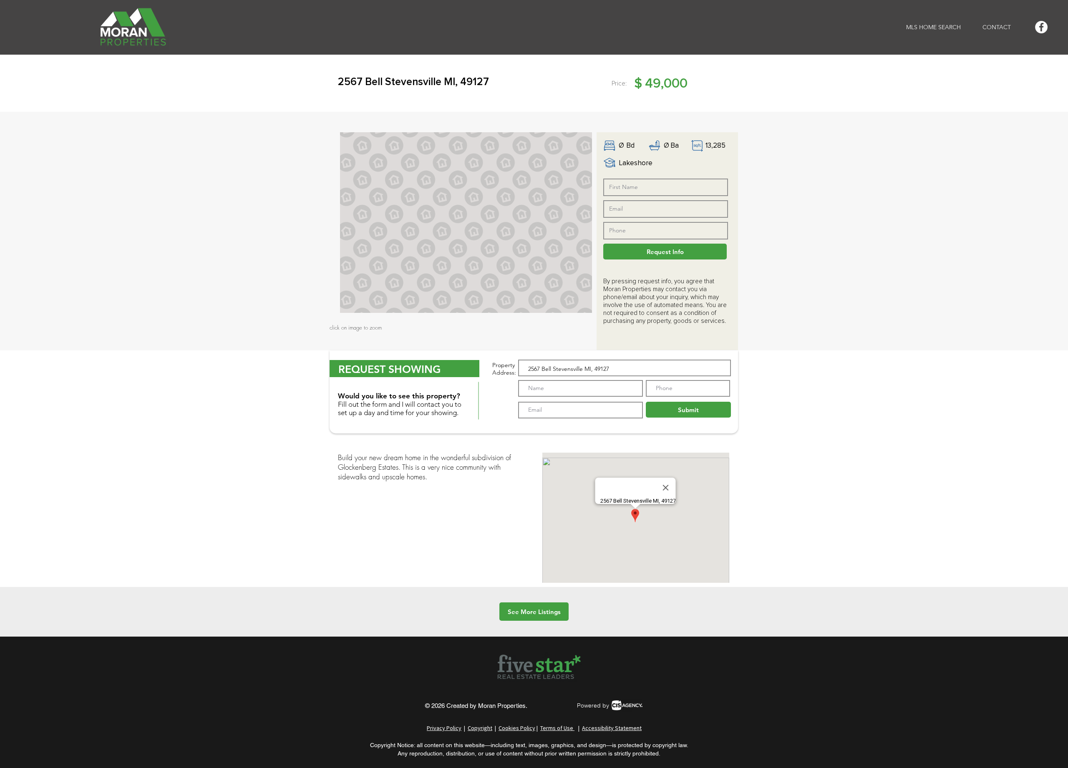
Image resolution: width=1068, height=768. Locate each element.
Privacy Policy (444, 728)
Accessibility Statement (612, 728)
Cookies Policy (517, 728)
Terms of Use (557, 728)
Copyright (480, 728)
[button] (466, 222)
